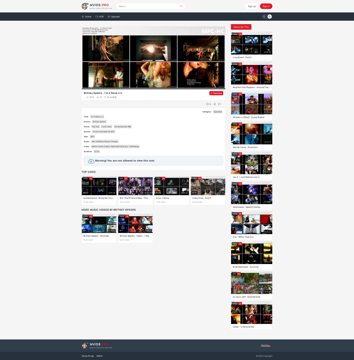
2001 (92, 136)
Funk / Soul (106, 126)
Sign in (266, 6)
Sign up (252, 6)
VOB (101, 16)
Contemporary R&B (122, 126)
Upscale (115, 16)
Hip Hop (95, 126)
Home (88, 16)
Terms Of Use (88, 356)
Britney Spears (99, 121)
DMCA (99, 356)
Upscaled (218, 111)
